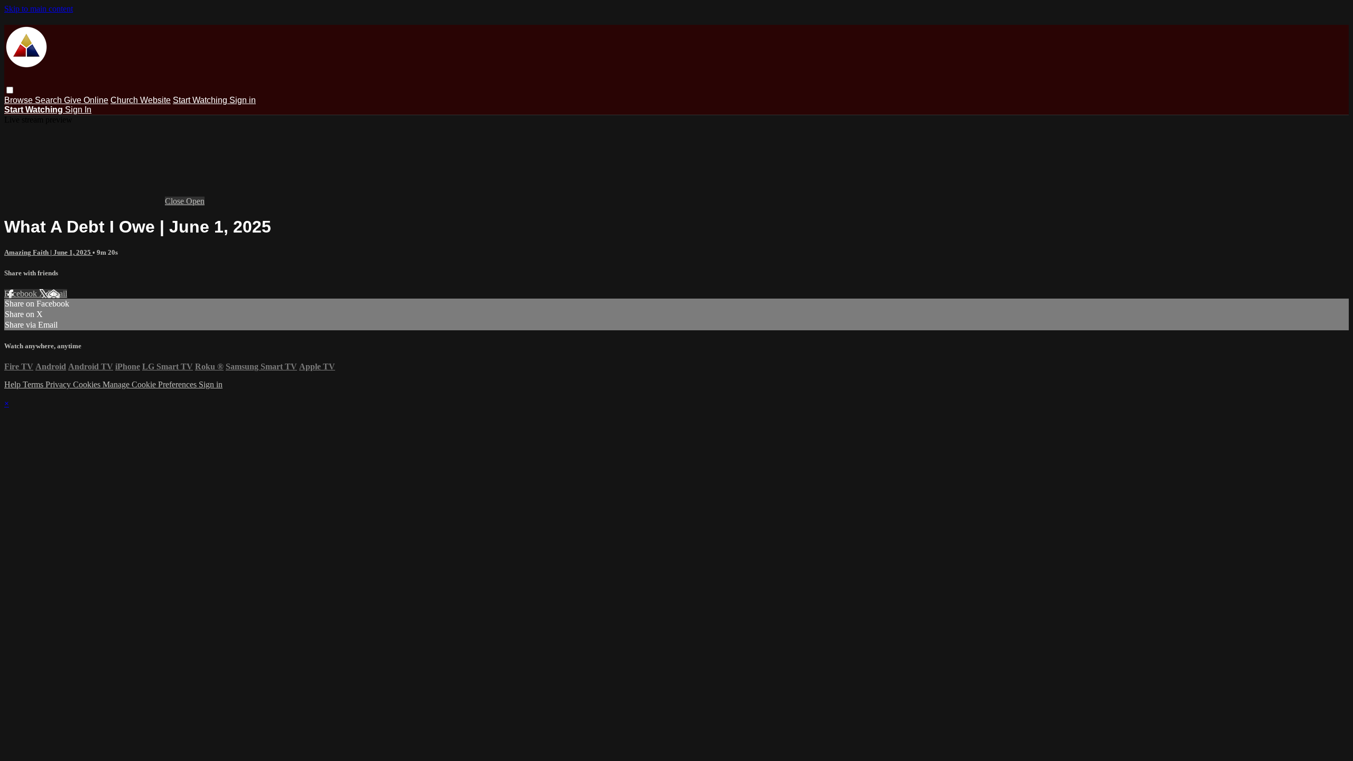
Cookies (88, 384)
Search (49, 100)
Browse (19, 100)
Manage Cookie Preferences (151, 384)
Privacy (59, 384)
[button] (9, 90)
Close (175, 201)
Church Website (140, 100)
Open (195, 201)
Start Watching (201, 100)
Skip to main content (38, 8)
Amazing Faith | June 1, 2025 (48, 252)
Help (13, 384)
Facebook (21, 293)
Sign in (242, 100)
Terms (34, 384)
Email (57, 293)
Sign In (78, 109)
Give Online (86, 100)
